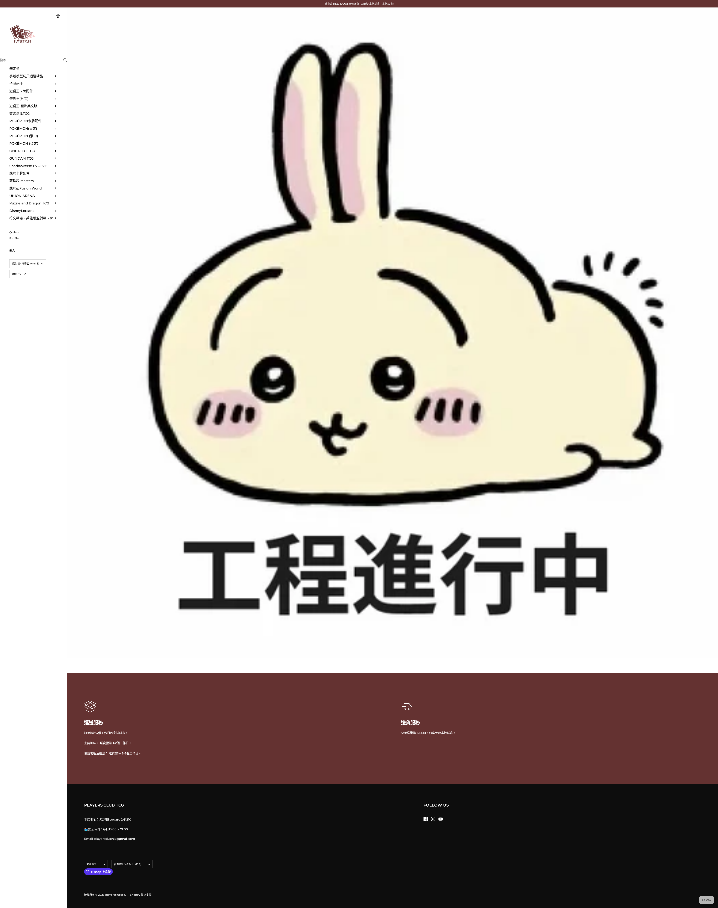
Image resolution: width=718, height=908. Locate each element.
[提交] (65, 60)
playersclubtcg (115, 894)
